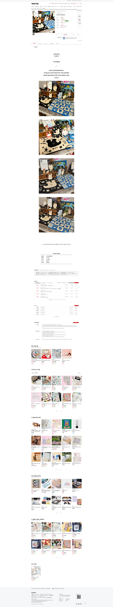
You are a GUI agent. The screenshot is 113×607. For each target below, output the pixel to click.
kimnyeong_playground (75, 462)
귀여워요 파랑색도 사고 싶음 (44, 294)
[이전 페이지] (49, 299)
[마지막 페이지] (64, 299)
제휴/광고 (56, 588)
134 (79, 20)
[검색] (80, 3)
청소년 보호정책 (48, 588)
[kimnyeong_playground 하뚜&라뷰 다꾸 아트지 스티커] (77, 459)
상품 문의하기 (76, 305)
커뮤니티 (50, 3)
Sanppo (43, 462)
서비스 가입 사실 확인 (48, 597)
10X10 (34, 3)
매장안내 (62, 588)
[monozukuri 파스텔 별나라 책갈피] (46, 426)
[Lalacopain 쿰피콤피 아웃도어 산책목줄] (66, 459)
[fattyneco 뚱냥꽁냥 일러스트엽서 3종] (66, 443)
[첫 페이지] (48, 299)
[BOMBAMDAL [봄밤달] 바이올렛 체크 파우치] (77, 442)
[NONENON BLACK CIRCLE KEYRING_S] (77, 426)
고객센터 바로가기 (61, 594)
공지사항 (59, 588)
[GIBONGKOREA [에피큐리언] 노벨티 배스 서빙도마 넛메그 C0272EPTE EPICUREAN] (36, 427)
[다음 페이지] (63, 299)
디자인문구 (35, 8)
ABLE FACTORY (54, 462)
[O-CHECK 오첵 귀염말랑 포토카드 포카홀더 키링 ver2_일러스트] (46, 443)
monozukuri (43, 429)
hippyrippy (63, 429)
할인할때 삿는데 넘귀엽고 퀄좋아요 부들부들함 (46, 291)
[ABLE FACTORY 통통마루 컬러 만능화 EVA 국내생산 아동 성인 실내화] (56, 459)
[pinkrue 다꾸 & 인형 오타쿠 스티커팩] (56, 427)
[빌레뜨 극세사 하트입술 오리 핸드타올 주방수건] (36, 459)
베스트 (61, 3)
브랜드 (69, 3)
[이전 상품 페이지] (52, 411)
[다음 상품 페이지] (60, 411)
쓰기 (79, 23)
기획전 (59, 3)
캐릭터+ (56, 3)
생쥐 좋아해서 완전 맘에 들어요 (44, 297)
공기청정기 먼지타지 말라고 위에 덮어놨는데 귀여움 (47, 285)
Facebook (79, 40)
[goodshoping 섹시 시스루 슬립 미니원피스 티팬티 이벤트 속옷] (36, 443)
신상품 (63, 3)
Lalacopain (63, 462)
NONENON (73, 429)
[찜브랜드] (56, 13)
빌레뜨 (32, 462)
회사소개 (32, 588)
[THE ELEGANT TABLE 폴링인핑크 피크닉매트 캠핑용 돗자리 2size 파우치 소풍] (56, 443)
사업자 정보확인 (51, 595)
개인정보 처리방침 (42, 588)
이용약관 (38, 588)
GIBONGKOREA (33, 429)
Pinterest (81, 40)
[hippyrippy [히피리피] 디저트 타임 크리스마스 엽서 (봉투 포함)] (66, 426)
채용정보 (35, 588)
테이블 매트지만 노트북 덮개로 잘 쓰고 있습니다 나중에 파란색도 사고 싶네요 (50, 288)
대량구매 (53, 3)
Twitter (78, 40)
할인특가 (66, 3)
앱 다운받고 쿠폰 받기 (78, 594)
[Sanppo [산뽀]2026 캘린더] (46, 459)
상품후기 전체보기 (71, 282)
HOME (32, 8)
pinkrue (53, 429)
